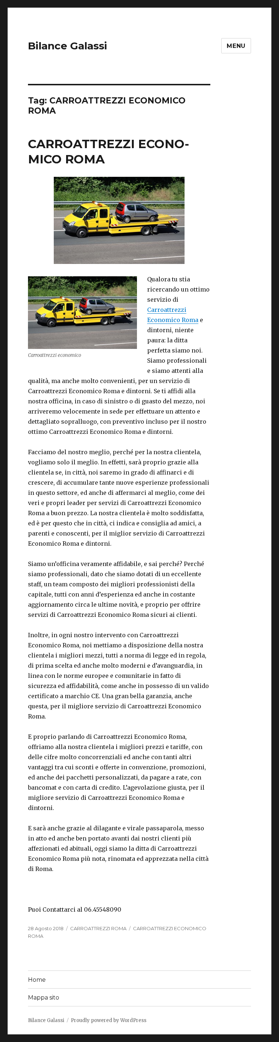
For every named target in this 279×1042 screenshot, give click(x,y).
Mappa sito (43, 997)
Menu (236, 45)
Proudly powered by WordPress (108, 1020)
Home (37, 979)
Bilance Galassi (67, 46)
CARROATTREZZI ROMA (98, 928)
